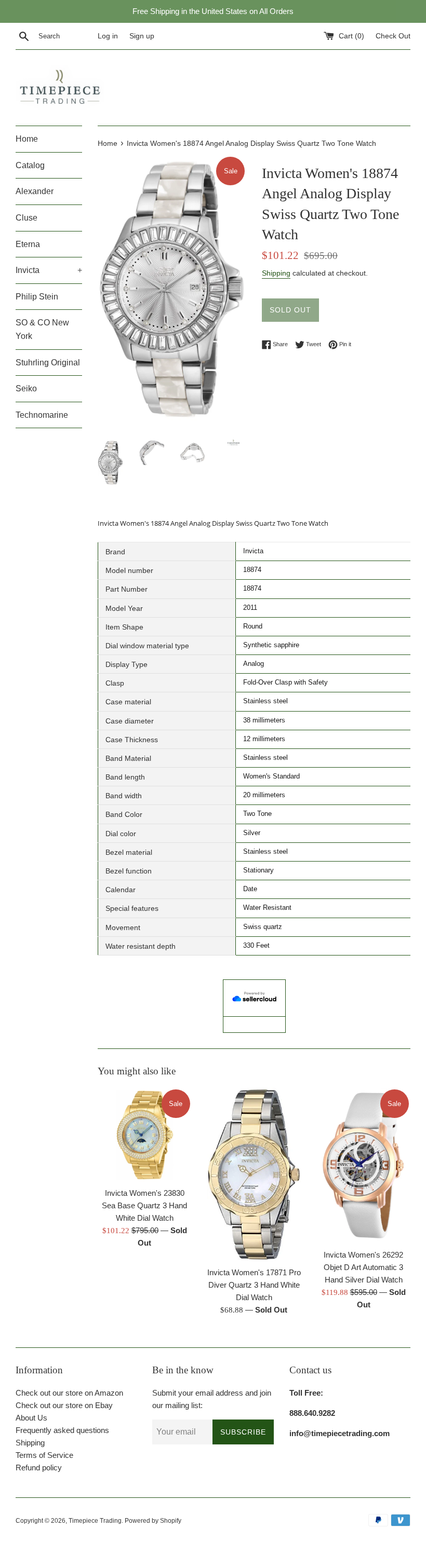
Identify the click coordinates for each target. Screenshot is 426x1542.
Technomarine (42, 415)
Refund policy (39, 1467)
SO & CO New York (42, 329)
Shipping (276, 273)
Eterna (28, 244)
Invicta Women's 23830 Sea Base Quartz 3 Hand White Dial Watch (144, 1205)
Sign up (141, 36)
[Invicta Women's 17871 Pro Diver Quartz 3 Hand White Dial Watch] (254, 1174)
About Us (31, 1417)
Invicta (49, 270)
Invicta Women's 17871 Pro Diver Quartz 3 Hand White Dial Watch (254, 1285)
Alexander (35, 191)
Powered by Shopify (153, 1520)
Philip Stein (37, 296)
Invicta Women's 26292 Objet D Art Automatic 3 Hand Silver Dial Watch (363, 1267)
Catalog (30, 165)
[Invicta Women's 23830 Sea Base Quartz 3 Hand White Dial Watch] (145, 1135)
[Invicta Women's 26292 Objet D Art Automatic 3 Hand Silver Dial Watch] (363, 1165)
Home (27, 138)
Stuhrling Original (48, 362)
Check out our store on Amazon (69, 1392)
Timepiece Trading (95, 1520)
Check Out (393, 36)
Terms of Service (44, 1455)
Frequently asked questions (62, 1430)
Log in (108, 36)
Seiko (26, 388)
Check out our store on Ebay (64, 1405)
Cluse (26, 217)
